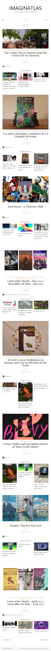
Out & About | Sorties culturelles (35, 50)
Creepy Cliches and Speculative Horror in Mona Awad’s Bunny (25, 445)
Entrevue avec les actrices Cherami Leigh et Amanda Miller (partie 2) (9, 309)
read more (25, 62)
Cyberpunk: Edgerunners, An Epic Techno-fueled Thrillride (25, 474)
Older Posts (7, 639)
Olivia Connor (8, 457)
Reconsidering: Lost (39, 311)
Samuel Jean (20, 294)
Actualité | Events (11, 50)
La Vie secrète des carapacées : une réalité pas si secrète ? (40, 486)
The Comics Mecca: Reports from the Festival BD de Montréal (25, 54)
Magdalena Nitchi (8, 147)
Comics (24, 50)
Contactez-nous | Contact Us (30, 648)
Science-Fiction (43, 131)
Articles (19, 50)
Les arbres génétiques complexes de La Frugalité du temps (25, 135)
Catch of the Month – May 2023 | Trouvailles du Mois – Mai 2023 (25, 282)
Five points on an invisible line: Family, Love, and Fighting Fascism (41, 168)
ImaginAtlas (25, 8)
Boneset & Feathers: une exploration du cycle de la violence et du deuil (25, 405)
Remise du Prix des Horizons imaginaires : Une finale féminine (24, 84)
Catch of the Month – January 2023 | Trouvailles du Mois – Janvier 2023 (9, 166)
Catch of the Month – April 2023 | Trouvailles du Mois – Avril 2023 (25, 603)
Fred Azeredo (7, 66)
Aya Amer (7, 536)
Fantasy (41, 277)
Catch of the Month (17, 277)
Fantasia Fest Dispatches (40, 631)
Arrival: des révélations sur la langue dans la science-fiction (8, 232)
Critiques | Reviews (13, 131)
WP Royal (10, 648)
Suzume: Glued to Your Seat (25, 525)
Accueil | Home (21, 648)
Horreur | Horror (21, 278)
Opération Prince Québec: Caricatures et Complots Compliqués (25, 312)
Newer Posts (44, 639)
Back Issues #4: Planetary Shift (25, 206)
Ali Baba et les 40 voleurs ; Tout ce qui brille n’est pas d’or (25, 167)
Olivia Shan (20, 615)
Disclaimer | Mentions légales (41, 648)
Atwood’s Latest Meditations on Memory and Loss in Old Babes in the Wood (25, 362)
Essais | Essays (28, 204)
